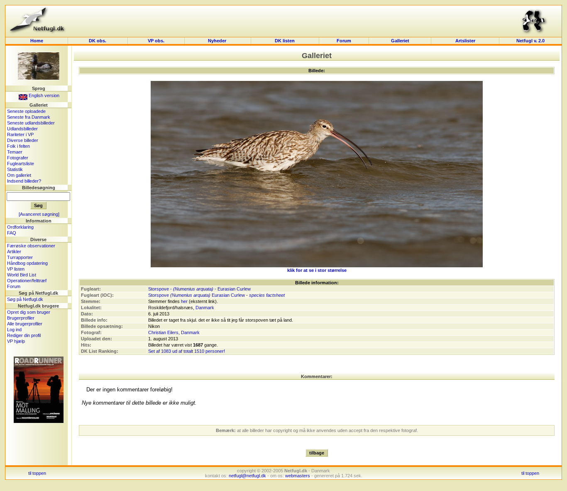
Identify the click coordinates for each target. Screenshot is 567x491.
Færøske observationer (31, 245)
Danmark (205, 307)
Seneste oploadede (26, 111)
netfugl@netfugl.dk (247, 475)
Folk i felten (18, 146)
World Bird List (21, 274)
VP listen (15, 268)
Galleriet (400, 40)
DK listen (285, 40)
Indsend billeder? (24, 180)
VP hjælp (16, 341)
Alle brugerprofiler (24, 323)
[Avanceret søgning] (39, 214)
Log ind (14, 329)
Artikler (14, 251)
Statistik (15, 169)
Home (36, 40)
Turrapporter (20, 257)
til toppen (37, 473)
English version (43, 95)
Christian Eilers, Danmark (174, 332)
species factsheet (267, 295)
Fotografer (17, 157)
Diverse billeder (22, 140)
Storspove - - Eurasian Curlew (199, 288)
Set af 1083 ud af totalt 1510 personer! (186, 351)
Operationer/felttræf (26, 280)
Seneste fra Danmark (28, 117)
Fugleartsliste (20, 163)
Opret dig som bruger (28, 312)
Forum (344, 40)
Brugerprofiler (20, 317)
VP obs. (156, 40)
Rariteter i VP (20, 134)
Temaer (14, 151)
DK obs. (97, 40)
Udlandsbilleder (22, 128)
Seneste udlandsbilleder (31, 122)
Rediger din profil (24, 335)
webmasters (297, 475)
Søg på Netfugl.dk (25, 299)
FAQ (11, 232)
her (184, 301)
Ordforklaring (20, 227)
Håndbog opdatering (27, 263)
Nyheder (217, 40)
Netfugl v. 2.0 (530, 40)
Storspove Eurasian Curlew (196, 295)
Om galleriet (19, 175)
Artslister (465, 40)
